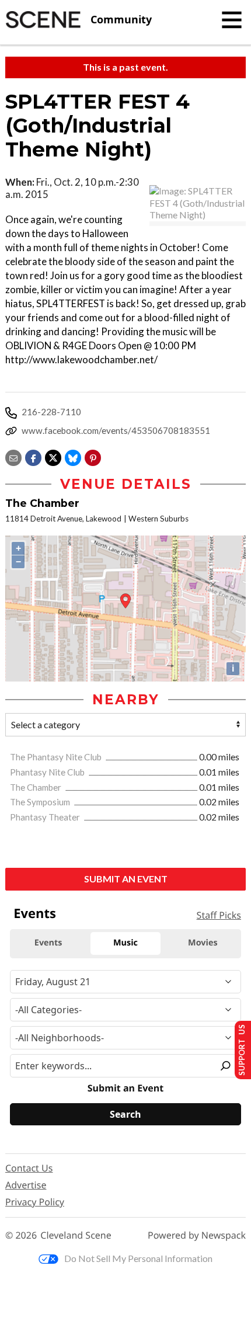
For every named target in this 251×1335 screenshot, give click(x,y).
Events (34, 913)
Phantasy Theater (46, 817)
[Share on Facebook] (33, 456)
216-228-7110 (51, 411)
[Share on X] (53, 456)
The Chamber (36, 787)
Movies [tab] (202, 942)
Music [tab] (125, 942)
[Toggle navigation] (231, 20)
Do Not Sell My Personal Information (138, 1258)
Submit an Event (126, 878)
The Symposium (41, 802)
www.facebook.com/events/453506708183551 (116, 430)
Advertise (25, 1184)
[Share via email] (13, 456)
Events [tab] (48, 942)
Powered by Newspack (197, 1235)
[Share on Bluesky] (73, 456)
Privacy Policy (34, 1201)
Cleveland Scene (75, 1235)
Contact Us (29, 1168)
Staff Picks (219, 915)
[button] (93, 456)
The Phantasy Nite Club (56, 757)
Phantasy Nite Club (48, 772)
